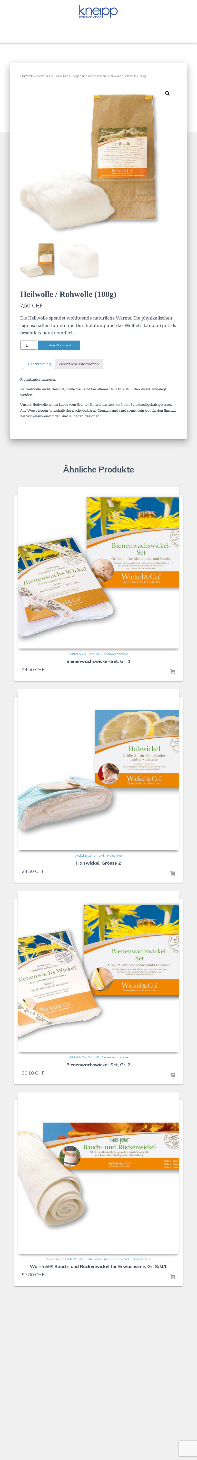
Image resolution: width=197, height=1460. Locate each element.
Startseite (27, 76)
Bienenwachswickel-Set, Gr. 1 (98, 661)
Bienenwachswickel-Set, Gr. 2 (98, 1065)
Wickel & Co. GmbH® (51, 76)
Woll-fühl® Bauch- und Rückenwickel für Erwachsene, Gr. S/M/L (99, 1266)
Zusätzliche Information (79, 364)
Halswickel (114, 855)
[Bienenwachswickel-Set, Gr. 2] (98, 971)
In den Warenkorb (59, 345)
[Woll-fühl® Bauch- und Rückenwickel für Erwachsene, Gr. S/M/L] (98, 1173)
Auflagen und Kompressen (87, 76)
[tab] (39, 364)
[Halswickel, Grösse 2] (98, 769)
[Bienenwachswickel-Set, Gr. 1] (98, 568)
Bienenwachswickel (115, 654)
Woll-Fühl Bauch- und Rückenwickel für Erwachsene (115, 1259)
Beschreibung (39, 364)
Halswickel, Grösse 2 (98, 863)
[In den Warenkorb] (172, 671)
